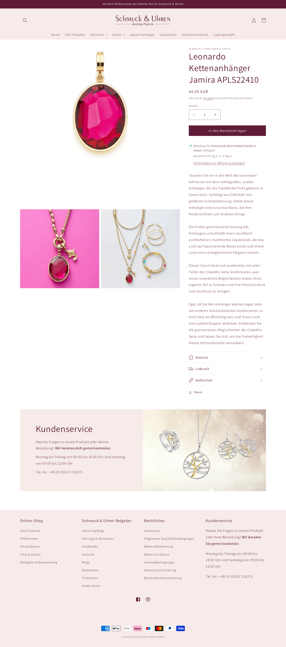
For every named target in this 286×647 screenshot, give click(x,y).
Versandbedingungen (159, 562)
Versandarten (30, 546)
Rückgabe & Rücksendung (38, 562)
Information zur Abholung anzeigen (219, 163)
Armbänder (90, 546)
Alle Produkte (30, 531)
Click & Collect (30, 554)
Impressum (152, 531)
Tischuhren (90, 578)
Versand (208, 98)
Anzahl (193, 106)
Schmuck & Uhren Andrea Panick (147, 636)
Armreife (88, 554)
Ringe (86, 562)
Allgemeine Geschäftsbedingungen (169, 539)
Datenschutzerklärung (160, 570)
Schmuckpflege (93, 531)
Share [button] (198, 392)
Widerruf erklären (156, 554)
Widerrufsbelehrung (158, 546)
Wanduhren (90, 570)
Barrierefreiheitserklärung (163, 578)
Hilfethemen (29, 539)
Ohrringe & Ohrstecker (98, 539)
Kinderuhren (91, 586)
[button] (25, 20)
